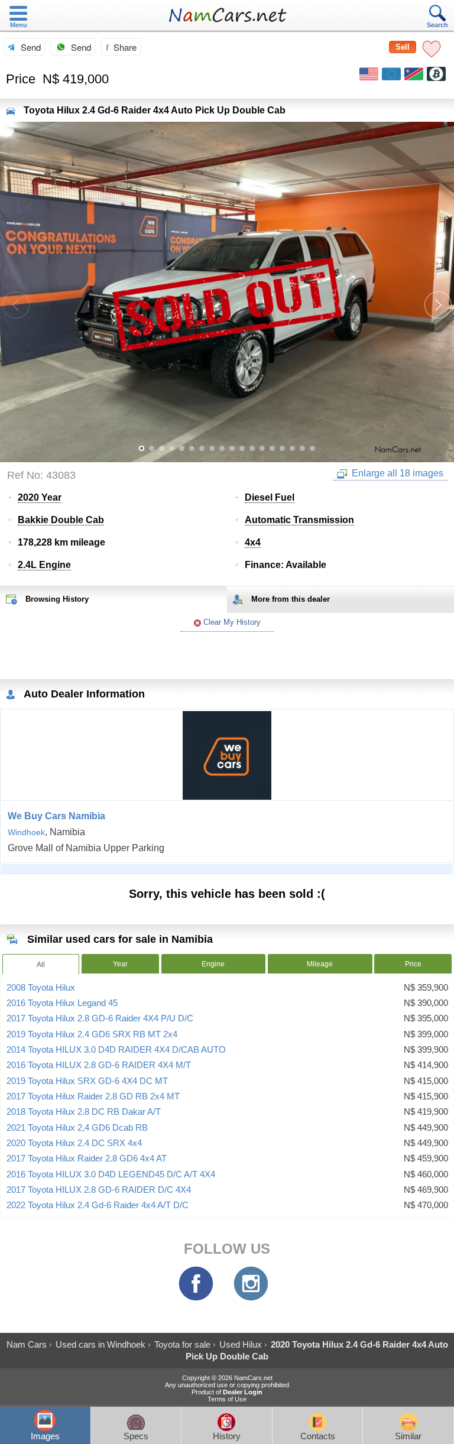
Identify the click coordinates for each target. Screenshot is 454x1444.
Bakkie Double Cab (61, 520)
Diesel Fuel (269, 497)
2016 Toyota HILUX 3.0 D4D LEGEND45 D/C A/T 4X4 (111, 1174)
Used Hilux (240, 1344)
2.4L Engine (44, 565)
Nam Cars (27, 1344)
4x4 (253, 542)
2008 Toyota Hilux (41, 987)
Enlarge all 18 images (396, 473)
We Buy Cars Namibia (56, 816)
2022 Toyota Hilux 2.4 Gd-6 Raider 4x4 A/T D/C (98, 1205)
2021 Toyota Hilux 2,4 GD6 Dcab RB (77, 1128)
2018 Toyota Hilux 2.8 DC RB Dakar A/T (84, 1112)
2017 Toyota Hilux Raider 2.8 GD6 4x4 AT (87, 1158)
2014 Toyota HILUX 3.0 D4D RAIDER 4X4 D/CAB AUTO (116, 1049)
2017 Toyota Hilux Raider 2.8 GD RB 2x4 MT (93, 1096)
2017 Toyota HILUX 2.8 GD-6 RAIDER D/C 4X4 (99, 1190)
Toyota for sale (182, 1344)
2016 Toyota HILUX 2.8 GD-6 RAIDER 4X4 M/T (99, 1065)
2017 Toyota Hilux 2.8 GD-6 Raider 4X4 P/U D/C (100, 1018)
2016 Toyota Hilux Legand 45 (62, 1003)
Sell (402, 47)
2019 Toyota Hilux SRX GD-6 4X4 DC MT (87, 1081)
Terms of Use (227, 1399)
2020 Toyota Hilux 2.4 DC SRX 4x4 (74, 1143)
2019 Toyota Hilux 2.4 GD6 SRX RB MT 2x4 (92, 1034)
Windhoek (26, 832)
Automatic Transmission (299, 520)
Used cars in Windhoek (100, 1344)
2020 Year (39, 497)
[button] (438, 305)
